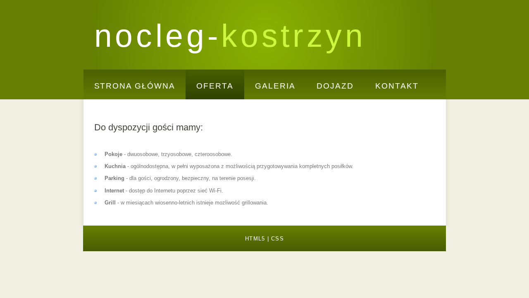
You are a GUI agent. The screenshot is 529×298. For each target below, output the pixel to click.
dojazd (335, 86)
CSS (277, 239)
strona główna (134, 86)
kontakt (396, 86)
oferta (215, 86)
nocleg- (230, 35)
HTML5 (255, 239)
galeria (275, 86)
